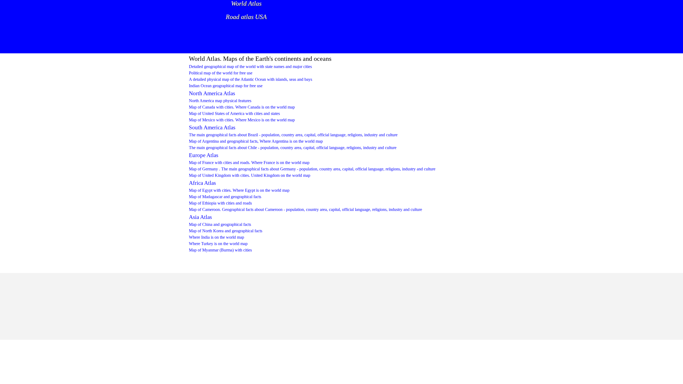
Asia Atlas (200, 217)
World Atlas (246, 3)
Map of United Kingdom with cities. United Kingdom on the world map (249, 175)
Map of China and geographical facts (220, 224)
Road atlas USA (246, 16)
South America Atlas (212, 127)
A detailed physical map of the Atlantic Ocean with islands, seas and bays (250, 79)
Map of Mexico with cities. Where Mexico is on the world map (242, 120)
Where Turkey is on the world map (218, 243)
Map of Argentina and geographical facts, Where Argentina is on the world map (256, 141)
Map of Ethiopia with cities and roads (220, 203)
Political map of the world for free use (220, 73)
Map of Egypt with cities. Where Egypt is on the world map (239, 190)
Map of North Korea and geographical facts (225, 231)
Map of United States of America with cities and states (234, 113)
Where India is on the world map (216, 237)
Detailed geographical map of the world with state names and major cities (250, 66)
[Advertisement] (285, 41)
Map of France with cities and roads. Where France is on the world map (249, 162)
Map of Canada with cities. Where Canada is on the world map (242, 107)
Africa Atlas (202, 183)
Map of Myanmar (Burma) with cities (220, 250)
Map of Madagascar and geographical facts (225, 196)
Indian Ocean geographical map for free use (226, 85)
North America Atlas (212, 93)
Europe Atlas (203, 155)
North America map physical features (220, 100)
